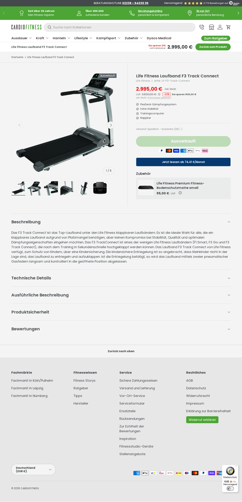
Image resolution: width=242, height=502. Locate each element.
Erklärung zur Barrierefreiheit (208, 411)
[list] (65, 125)
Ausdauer (19, 38)
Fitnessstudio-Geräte (136, 446)
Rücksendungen (132, 418)
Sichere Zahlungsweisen (138, 380)
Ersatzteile (127, 411)
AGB (189, 380)
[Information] (158, 94)
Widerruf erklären (202, 420)
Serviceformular (132, 403)
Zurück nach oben (121, 351)
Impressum (195, 403)
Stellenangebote (132, 454)
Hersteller (81, 403)
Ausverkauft (183, 141)
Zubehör (131, 38)
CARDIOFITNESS (30, 488)
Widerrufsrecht (198, 396)
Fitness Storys (84, 380)
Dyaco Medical (159, 38)
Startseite (17, 57)
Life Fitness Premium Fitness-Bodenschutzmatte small (180, 185)
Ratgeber (81, 388)
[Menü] (236, 467)
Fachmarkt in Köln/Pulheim (32, 380)
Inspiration (127, 438)
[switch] (230, 488)
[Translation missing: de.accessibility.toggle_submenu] (30, 38)
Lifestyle (81, 38)
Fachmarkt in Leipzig (27, 388)
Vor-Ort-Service (132, 396)
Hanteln (59, 38)
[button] (228, 27)
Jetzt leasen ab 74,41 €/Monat (183, 162)
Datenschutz (196, 388)
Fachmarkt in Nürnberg (29, 396)
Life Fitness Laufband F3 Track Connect (50, 57)
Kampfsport (106, 38)
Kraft (40, 38)
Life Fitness (143, 81)
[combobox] (120, 27)
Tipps (78, 396)
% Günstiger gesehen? (159, 98)
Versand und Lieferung (137, 388)
